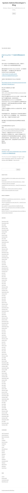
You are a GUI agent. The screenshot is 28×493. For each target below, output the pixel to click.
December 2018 (5, 252)
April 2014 (4, 314)
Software (4, 459)
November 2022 (5, 230)
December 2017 (5, 268)
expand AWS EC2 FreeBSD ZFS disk (15, 206)
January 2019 (4, 250)
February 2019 (5, 249)
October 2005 (4, 418)
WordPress (4, 468)
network (4, 153)
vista (8, 151)
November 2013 (5, 323)
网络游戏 (11, 153)
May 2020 (4, 238)
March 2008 (4, 373)
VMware (3, 462)
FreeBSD (3, 440)
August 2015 (4, 293)
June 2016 (4, 281)
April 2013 (4, 335)
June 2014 (4, 312)
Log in (3, 476)
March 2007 (4, 388)
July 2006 (3, 402)
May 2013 (4, 333)
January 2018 (4, 266)
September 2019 (5, 242)
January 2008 (4, 374)
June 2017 (4, 274)
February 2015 (5, 304)
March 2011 (4, 345)
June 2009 (4, 357)
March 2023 (4, 226)
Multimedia (16, 151)
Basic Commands (5, 437)
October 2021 (4, 237)
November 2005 (5, 416)
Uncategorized (5, 461)
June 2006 (4, 404)
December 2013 (5, 321)
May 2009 (4, 359)
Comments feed (5, 480)
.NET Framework (5, 433)
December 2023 (5, 221)
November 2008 (5, 364)
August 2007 (4, 380)
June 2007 (4, 383)
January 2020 (4, 240)
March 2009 (4, 361)
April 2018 (4, 264)
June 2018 (4, 262)
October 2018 (4, 256)
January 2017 (4, 278)
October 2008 (4, 366)
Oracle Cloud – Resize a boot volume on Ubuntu (12, 188)
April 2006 (4, 407)
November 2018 (5, 254)
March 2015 (4, 302)
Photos (3, 456)
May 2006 (4, 406)
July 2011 (3, 342)
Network (3, 454)
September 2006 (5, 399)
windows (4, 151)
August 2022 (4, 231)
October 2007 (4, 376)
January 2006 (4, 412)
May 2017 (4, 276)
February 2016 (5, 287)
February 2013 (5, 338)
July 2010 (3, 347)
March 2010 (4, 354)
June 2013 (4, 331)
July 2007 (3, 381)
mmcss (11, 151)
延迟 (14, 153)
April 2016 (4, 285)
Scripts (3, 457)
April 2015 (4, 300)
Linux (3, 447)
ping (8, 153)
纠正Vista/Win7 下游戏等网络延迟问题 (13, 56)
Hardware (4, 443)
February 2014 (5, 318)
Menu (14, 13)
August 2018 (4, 259)
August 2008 (4, 369)
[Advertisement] (14, 31)
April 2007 (4, 387)
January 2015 (4, 306)
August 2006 (4, 400)
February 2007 (5, 390)
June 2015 (4, 297)
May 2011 (4, 343)
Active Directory (5, 435)
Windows (14, 156)
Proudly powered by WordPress (8, 490)
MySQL (3, 452)
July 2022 (3, 233)
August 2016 (4, 280)
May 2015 (4, 299)
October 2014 (4, 309)
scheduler (19, 158)
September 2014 (5, 311)
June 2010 (4, 349)
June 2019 (4, 243)
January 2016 (4, 288)
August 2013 (4, 328)
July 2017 (3, 273)
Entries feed (4, 478)
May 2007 (4, 385)
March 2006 (4, 409)
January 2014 (4, 319)
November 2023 (5, 223)
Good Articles (4, 442)
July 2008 (3, 371)
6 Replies (3, 60)
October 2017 (4, 271)
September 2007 (5, 378)
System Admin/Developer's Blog (14, 4)
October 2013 (4, 324)
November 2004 (5, 423)
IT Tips (3, 445)
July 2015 (3, 295)
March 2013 (4, 337)
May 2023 (4, 224)
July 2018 (3, 261)
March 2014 (4, 316)
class (20, 151)
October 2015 (4, 290)
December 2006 (5, 393)
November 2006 (5, 395)
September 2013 (5, 326)
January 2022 (4, 235)
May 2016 (4, 283)
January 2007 (4, 392)
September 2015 (5, 292)
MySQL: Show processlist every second (10, 190)
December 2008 (5, 362)
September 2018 (5, 257)
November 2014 (5, 307)
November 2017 (5, 269)
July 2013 (3, 330)
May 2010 (4, 350)
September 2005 (5, 419)
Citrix (3, 438)
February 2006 (5, 411)
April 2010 (4, 352)
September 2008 (5, 368)
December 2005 (5, 414)
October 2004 (4, 424)
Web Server (4, 464)
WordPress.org (5, 481)
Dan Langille (4, 206)
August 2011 (4, 340)
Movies (3, 450)
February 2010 (5, 356)
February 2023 (5, 228)
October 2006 (4, 397)
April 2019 (4, 245)
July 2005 (3, 421)
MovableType (5, 449)
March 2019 (4, 247)
